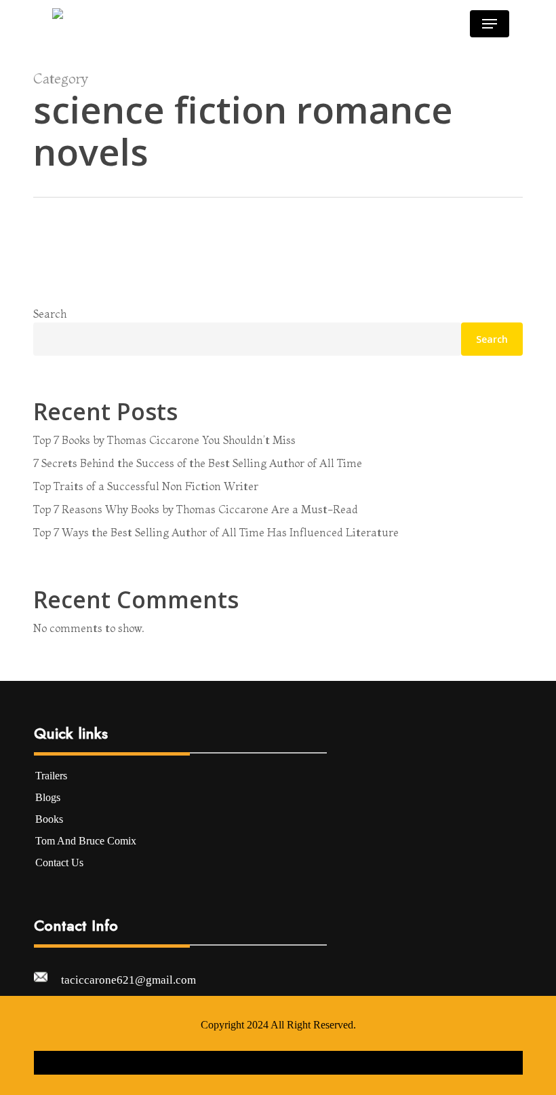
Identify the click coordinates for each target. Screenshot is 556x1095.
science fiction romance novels (284, 302)
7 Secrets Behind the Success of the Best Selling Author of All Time (197, 463)
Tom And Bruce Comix (85, 841)
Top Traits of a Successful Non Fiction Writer (145, 486)
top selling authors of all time (409, 302)
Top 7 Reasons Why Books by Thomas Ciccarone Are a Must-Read (195, 509)
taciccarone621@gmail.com (128, 979)
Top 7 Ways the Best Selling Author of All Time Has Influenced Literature (216, 532)
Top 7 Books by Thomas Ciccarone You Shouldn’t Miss (164, 440)
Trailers (51, 775)
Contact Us (59, 862)
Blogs (47, 797)
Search (49, 313)
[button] (489, 24)
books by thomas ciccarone (164, 302)
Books (49, 819)
